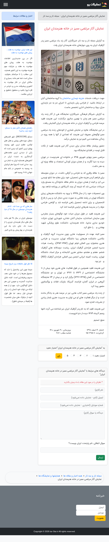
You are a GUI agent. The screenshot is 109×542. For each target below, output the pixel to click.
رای (58, 356)
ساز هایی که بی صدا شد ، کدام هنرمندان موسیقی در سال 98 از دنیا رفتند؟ (18, 209)
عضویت (100, 518)
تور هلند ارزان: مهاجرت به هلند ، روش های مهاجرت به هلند (19, 51)
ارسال (100, 457)
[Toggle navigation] (6, 4)
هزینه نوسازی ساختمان (73, 98)
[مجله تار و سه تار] (96, 4)
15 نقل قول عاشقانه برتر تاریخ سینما (18, 263)
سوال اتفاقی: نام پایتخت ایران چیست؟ (87, 443)
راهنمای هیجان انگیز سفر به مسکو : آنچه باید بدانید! (18, 129)
